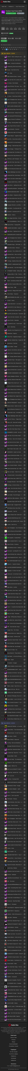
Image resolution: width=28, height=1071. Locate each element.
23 (24, 49)
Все (4, 38)
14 (6, 49)
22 (22, 49)
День (11, 38)
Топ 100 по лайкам (13, 1053)
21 (20, 49)
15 (8, 49)
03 (9, 47)
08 (19, 47)
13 (4, 49)
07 (17, 47)
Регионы (13, 1039)
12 (2, 49)
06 (15, 47)
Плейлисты (11, 6)
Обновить (5, 40)
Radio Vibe (6, 1)
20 (18, 49)
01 (5, 47)
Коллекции (13, 1058)
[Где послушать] (24, 57)
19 (16, 49)
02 (7, 47)
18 (14, 49)
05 (13, 47)
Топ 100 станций (13, 1051)
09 (21, 47)
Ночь (18, 38)
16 (10, 49)
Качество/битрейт (13, 1044)
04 (11, 47)
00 (3, 47)
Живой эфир (21, 13)
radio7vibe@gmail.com (15, 1065)
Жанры (13, 1041)
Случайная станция (13, 1046)
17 (12, 49)
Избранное (13, 1060)
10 (23, 47)
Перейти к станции (12, 13)
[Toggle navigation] (24, 1)
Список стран (13, 1037)
